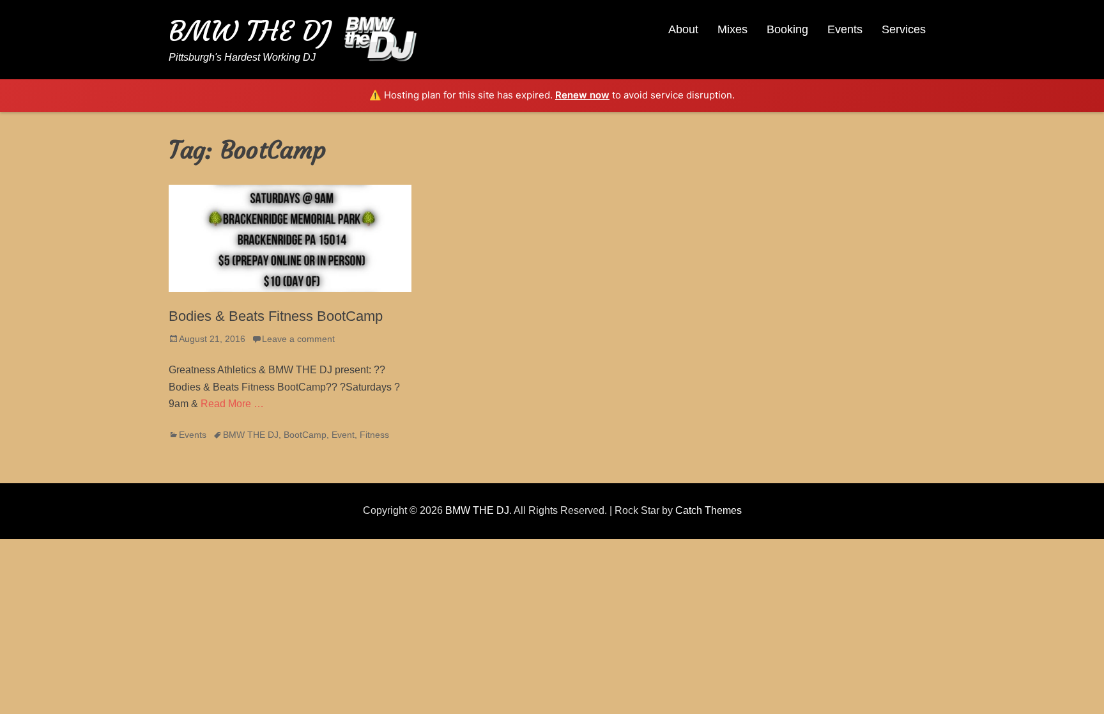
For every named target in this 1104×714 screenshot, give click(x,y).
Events (844, 29)
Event (343, 435)
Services (904, 29)
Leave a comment (298, 339)
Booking (787, 29)
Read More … (232, 403)
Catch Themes (708, 510)
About (683, 29)
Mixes (732, 29)
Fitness (374, 435)
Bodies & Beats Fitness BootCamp (276, 316)
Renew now (582, 95)
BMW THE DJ (250, 31)
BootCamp (305, 435)
